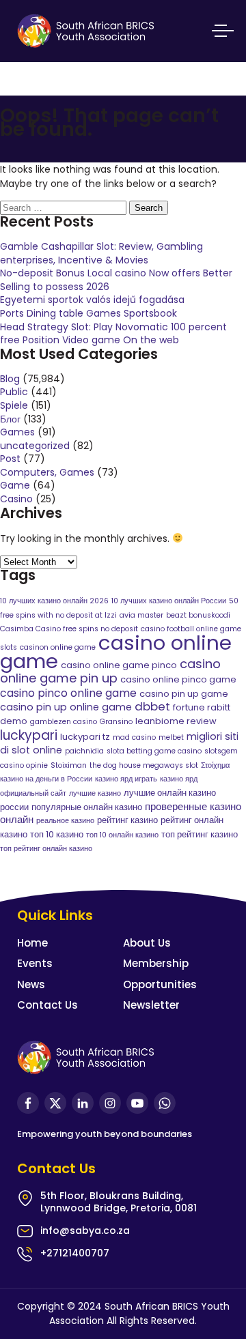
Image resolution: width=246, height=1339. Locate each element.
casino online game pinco (119, 665)
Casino (16, 499)
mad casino (134, 737)
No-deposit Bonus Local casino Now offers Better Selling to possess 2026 (116, 279)
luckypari (28, 735)
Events (35, 963)
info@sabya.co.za (85, 1230)
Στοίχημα (215, 765)
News (31, 984)
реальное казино (65, 821)
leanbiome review (176, 721)
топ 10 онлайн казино (122, 835)
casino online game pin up (110, 671)
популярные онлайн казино (86, 807)
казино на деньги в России (46, 779)
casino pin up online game (66, 707)
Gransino (116, 722)
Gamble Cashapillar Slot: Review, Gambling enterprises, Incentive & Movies (101, 253)
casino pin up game (183, 693)
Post (10, 458)
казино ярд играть (126, 779)
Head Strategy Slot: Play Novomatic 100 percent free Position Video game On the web (113, 333)
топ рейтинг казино (199, 834)
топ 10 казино (56, 834)
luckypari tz (85, 736)
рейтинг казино (127, 820)
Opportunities (160, 984)
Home (32, 943)
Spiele (14, 405)
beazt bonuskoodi (198, 615)
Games (17, 432)
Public (14, 392)
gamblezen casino (63, 722)
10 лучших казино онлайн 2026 (54, 601)
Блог (10, 419)
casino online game (116, 652)
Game (15, 485)
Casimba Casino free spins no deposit (69, 629)
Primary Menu (220, 30)
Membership (156, 963)
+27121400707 (74, 1253)
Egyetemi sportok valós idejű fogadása (92, 299)
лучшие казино (95, 793)
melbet (171, 737)
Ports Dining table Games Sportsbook (88, 313)
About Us (147, 943)
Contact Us (47, 1005)
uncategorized (35, 445)
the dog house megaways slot (144, 765)
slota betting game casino (154, 751)
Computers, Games (47, 472)
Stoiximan (69, 765)
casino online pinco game (178, 679)
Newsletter (151, 1005)
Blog (10, 379)
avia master (141, 615)
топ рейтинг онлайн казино (46, 849)
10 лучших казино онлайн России (168, 601)
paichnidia (84, 751)
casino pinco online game (68, 693)
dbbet (152, 706)
